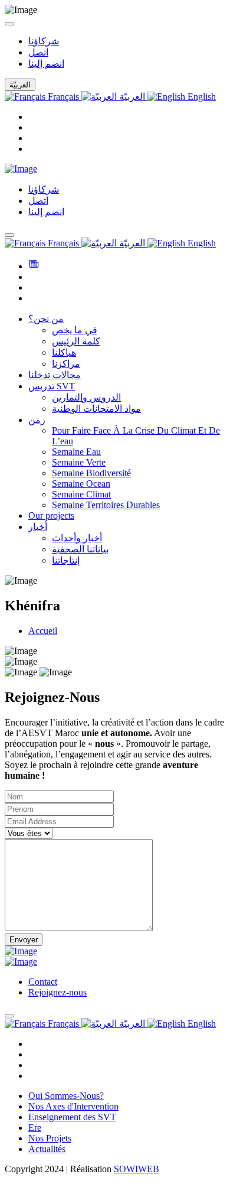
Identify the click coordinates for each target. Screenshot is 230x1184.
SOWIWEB (136, 1169)
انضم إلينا (46, 63)
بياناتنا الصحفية (80, 549)
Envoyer (23, 939)
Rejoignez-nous (57, 992)
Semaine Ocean (81, 484)
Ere (34, 1128)
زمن (36, 420)
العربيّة (132, 97)
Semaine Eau (76, 452)
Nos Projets (49, 1138)
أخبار (37, 527)
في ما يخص (74, 330)
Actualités (46, 1149)
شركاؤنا (43, 41)
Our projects (51, 515)
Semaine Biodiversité (91, 473)
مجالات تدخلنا (54, 375)
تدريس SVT (51, 386)
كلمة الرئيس (76, 341)
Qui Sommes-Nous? (66, 1096)
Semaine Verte (79, 462)
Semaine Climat (81, 494)
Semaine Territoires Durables (106, 505)
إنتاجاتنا (66, 560)
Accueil (42, 631)
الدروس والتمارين (86, 397)
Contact (42, 982)
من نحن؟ (46, 319)
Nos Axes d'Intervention (73, 1106)
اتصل (38, 52)
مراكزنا (66, 364)
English (200, 97)
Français (63, 97)
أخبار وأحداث (77, 538)
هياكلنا (64, 352)
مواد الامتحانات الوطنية (96, 409)
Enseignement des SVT (72, 1117)
